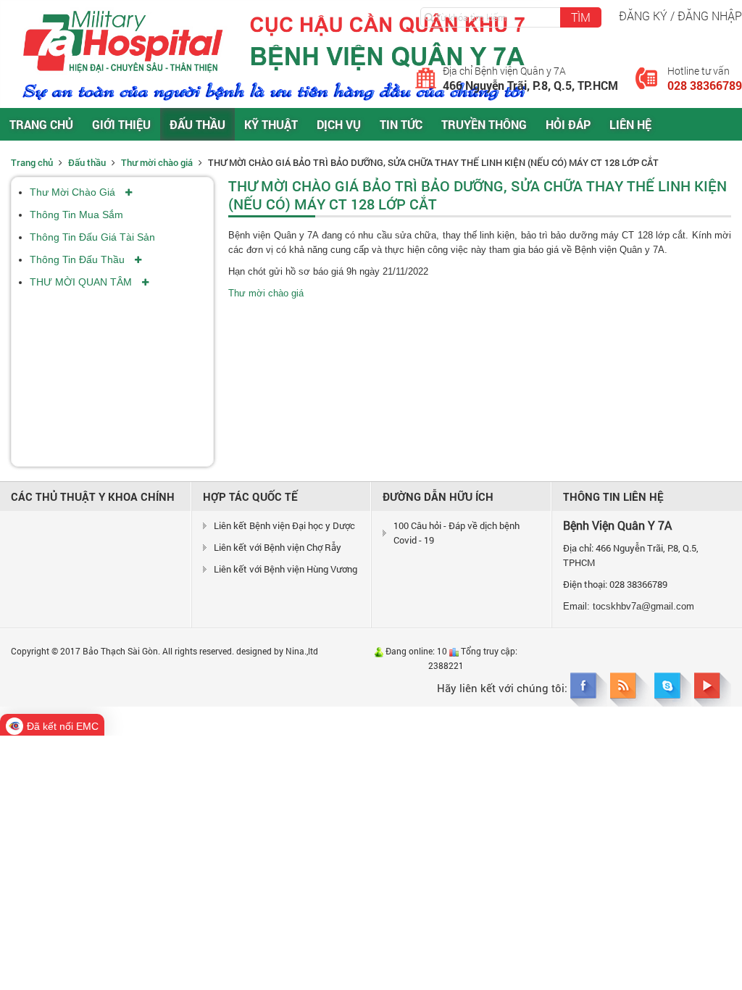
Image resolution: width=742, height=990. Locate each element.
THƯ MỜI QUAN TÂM (82, 282)
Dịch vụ (339, 124)
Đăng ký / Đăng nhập (680, 15)
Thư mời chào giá (158, 162)
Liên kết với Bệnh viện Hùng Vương (285, 568)
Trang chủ (41, 124)
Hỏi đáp (568, 124)
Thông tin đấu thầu (79, 259)
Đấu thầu (197, 124)
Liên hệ (630, 124)
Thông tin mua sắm (76, 214)
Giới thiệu (121, 124)
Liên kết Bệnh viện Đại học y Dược (284, 525)
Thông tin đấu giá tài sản (92, 237)
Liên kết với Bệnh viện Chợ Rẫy (277, 547)
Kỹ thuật (271, 124)
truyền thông (484, 124)
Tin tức (401, 124)
